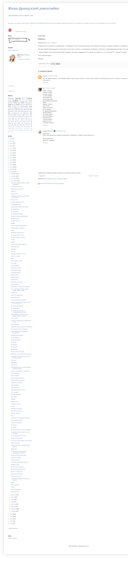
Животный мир (15, 443)
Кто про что (14, 200)
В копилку (13, 425)
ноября (13, 176)
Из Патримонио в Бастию (18, 436)
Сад (10, 101)
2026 (11, 139)
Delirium (13, 251)
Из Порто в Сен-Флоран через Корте (21, 440)
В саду (13, 239)
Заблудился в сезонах (17, 189)
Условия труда (15, 297)
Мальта (23, 116)
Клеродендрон (15, 265)
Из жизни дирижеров (17, 306)
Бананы (13, 191)
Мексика (22, 118)
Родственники (15, 324)
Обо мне (12, 86)
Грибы (13, 230)
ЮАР (28, 109)
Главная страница (93, 176)
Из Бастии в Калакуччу (17, 467)
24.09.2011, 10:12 (61, 131)
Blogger (87, 546)
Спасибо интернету (16, 186)
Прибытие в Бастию (16, 474)
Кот (23, 98)
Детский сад (21, 108)
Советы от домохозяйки (20, 106)
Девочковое (14, 349)
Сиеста (13, 406)
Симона (10, 116)
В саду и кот (14, 193)
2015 (11, 162)
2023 (11, 143)
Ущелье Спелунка (16, 457)
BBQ (12, 258)
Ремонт (10, 103)
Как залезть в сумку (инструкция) (20, 286)
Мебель (27, 114)
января (13, 511)
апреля (13, 504)
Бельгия (10, 126)
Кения (16, 116)
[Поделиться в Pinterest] (59, 64)
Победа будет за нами (17, 228)
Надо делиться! (15, 387)
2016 (11, 160)
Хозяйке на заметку (16, 382)
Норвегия (27, 124)
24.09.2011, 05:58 (53, 76)
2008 (11, 519)
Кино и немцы (15, 392)
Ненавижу (21, 109)
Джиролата (14, 449)
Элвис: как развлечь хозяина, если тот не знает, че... (21, 303)
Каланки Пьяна (15, 460)
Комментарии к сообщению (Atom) (57, 178)
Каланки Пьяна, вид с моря (18, 455)
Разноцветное (15, 247)
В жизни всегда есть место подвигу (21, 429)
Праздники (28, 103)
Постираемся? (15, 385)
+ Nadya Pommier (13, 528)
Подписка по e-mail (20, 31)
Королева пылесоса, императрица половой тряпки (21, 368)
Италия (18, 123)
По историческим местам (18, 469)
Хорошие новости (19, 119)
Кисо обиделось (15, 337)
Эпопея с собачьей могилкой (19, 216)
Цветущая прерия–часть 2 (18, 254)
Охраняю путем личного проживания (21, 327)
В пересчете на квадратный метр (20, 418)
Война (21, 130)
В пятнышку (14, 211)
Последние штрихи (16, 411)
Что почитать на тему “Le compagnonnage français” (19, 311)
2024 (11, 141)
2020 (11, 150)
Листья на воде (15, 256)
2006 (11, 523)
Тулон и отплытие (16, 476)
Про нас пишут (15, 373)
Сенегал (28, 121)
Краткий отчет (15, 492)
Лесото (16, 130)
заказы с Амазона (51, 42)
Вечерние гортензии (17, 282)
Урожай (13, 399)
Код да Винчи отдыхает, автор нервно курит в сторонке (19, 315)
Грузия (9, 128)
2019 (11, 153)
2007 (11, 521)
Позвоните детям (16, 268)
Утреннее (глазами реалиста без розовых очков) (20, 357)
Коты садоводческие (17, 420)
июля (12, 497)
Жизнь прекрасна (16, 489)
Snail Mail (13, 427)
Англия (12, 121)
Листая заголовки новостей (19, 244)
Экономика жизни (16, 270)
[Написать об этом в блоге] (53, 64)
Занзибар (10, 123)
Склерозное (11, 124)
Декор (14, 104)
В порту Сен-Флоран (17, 438)
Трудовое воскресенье (17, 232)
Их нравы (13, 342)
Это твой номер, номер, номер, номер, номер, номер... (20, 289)
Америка (30, 119)
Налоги (10, 131)
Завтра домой (15, 484)
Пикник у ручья (15, 464)
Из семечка (14, 347)
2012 (11, 169)
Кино (16, 118)
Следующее (41, 176)
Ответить (45, 82)
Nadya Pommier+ (13, 538)
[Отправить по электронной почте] (52, 64)
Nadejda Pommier (48, 131)
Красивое (22, 104)
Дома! (12, 482)
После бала (14, 318)
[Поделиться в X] (55, 64)
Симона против (15, 221)
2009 (11, 516)
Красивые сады (12, 111)
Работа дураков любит (17, 378)
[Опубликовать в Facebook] (57, 64)
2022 (11, 146)
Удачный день (15, 277)
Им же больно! (15, 218)
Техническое (14, 279)
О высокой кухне (15, 272)
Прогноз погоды (15, 413)
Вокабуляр (14, 362)
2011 (11, 171)
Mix (44, 88)
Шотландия (19, 124)
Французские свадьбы (17, 335)
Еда (19, 103)
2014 (11, 164)
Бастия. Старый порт (17, 471)
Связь (12, 487)
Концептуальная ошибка (18, 237)
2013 (11, 167)
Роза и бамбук (15, 375)
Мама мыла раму (16, 340)
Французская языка (16, 261)
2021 (11, 148)
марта (13, 506)
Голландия (18, 126)
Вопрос (13, 223)
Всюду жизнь (14, 401)
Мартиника (27, 130)
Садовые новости (16, 404)
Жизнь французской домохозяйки (33, 8)
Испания (10, 115)
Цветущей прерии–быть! (18, 390)
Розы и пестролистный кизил (19, 329)
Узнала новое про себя (17, 202)
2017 (11, 157)
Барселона (20, 121)
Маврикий (26, 123)
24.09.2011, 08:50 (50, 88)
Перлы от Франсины (17, 295)
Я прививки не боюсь (17, 214)
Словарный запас (16, 204)
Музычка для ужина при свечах (20, 207)
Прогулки (10, 108)
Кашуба (45, 76)
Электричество (15, 284)
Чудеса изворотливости (18, 380)
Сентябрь (14, 263)
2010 (11, 514)
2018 (11, 155)
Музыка (13, 109)
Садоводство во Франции (20, 113)
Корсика (19, 115)
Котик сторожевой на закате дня (20, 371)
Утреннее (14, 360)
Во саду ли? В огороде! (17, 351)
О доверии (14, 344)
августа (13, 495)
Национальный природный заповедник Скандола (18, 452)
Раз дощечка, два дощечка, (18, 300)
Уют (12, 415)
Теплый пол (14, 365)
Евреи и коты (14, 275)
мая (12, 502)
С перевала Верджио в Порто (19, 462)
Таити (30, 108)
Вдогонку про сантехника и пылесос (21, 354)
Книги (47, 63)
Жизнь (44, 63)
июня (12, 499)
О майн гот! (14, 292)
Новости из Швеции (16, 422)
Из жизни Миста (15, 308)
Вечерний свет (15, 209)
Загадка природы (16, 394)
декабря (13, 173)
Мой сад (12, 91)
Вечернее (14, 249)
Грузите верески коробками (19, 225)
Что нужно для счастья (17, 235)
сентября (14, 180)
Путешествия (23, 101)
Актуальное (27, 126)
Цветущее (14, 397)
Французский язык (26, 111)
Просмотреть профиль (24, 59)
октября (13, 178)
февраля (14, 509)
